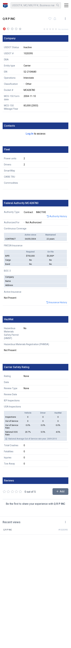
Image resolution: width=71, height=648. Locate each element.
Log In (29, 133)
